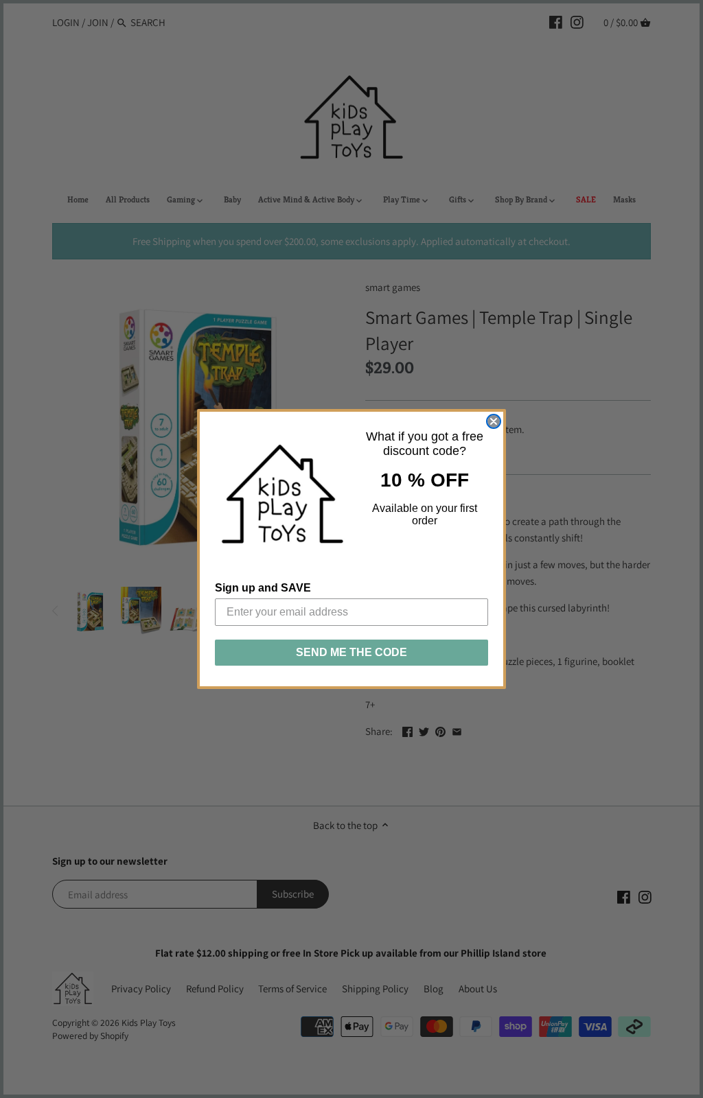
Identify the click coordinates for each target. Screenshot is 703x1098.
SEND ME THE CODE (351, 652)
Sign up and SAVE (263, 588)
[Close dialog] (493, 421)
